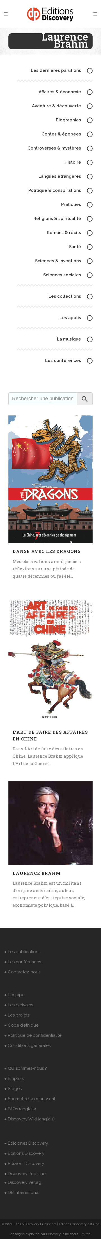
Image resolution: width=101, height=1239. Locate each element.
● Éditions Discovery (24, 1153)
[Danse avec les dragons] (50, 479)
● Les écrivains (18, 1004)
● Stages (13, 1088)
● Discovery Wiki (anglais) (29, 1119)
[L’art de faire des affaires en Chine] (50, 658)
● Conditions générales (27, 1045)
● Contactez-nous (22, 972)
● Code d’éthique (21, 1025)
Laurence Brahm (37, 873)
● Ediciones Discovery (26, 1143)
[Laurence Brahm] (50, 823)
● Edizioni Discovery (24, 1163)
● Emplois (14, 1078)
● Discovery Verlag (22, 1182)
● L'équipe (14, 994)
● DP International (22, 1192)
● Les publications (22, 951)
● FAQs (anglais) (20, 1108)
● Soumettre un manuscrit (29, 1098)
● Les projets (16, 1015)
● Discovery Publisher (25, 1173)
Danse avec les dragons (47, 551)
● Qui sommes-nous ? (25, 1068)
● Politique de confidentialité (32, 1035)
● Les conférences (22, 961)
